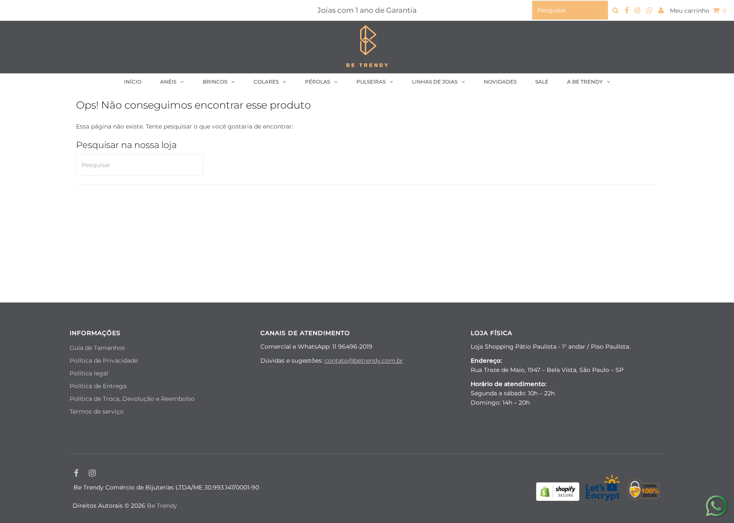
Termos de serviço (97, 411)
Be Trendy (162, 505)
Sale (541, 81)
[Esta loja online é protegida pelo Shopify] (557, 492)
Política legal (89, 373)
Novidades (500, 81)
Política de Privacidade (104, 360)
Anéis (168, 81)
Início (132, 81)
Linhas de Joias (434, 81)
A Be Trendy (585, 81)
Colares (266, 81)
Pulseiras (371, 81)
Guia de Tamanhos (97, 348)
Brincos (215, 81)
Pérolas (317, 81)
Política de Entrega (98, 386)
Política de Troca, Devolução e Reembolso (132, 399)
